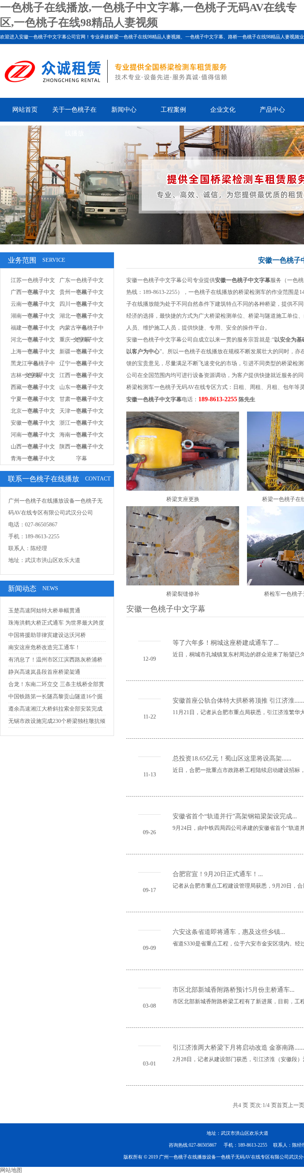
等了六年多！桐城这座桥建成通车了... (226, 642)
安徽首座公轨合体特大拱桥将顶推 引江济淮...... (238, 700)
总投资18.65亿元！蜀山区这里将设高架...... (232, 758)
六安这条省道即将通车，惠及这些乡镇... (229, 931)
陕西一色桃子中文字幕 (81, 452)
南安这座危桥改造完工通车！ (44, 647)
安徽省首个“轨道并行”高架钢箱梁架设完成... (235, 816)
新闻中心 (124, 109)
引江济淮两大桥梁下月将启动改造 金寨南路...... (238, 1047)
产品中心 (272, 109)
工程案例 (173, 109)
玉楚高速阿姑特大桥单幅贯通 (44, 611)
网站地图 (11, 1170)
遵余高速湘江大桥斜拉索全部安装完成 (55, 709)
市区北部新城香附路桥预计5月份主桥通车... (233, 989)
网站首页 (25, 109)
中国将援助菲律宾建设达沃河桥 (47, 635)
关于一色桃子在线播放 (74, 121)
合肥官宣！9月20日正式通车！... (218, 874)
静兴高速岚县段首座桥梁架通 (44, 672)
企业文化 (223, 109)
